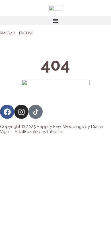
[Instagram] (21, 112)
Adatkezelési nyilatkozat (39, 131)
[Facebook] (7, 112)
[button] (55, 20)
